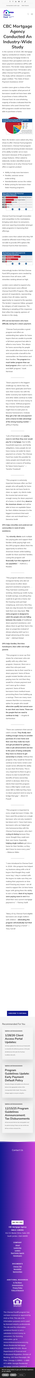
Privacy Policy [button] (17, 1288)
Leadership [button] (17, 1248)
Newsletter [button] (17, 1269)
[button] (32, 14)
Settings (21, 1375)
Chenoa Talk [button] (17, 1267)
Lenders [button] (17, 1251)
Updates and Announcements (13, 1031)
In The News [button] (17, 1283)
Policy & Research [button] (17, 1290)
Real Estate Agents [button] (17, 1253)
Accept (5, 1375)
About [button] (17, 1245)
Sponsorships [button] (17, 1272)
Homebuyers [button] (17, 1256)
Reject (13, 1375)
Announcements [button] (17, 1285)
